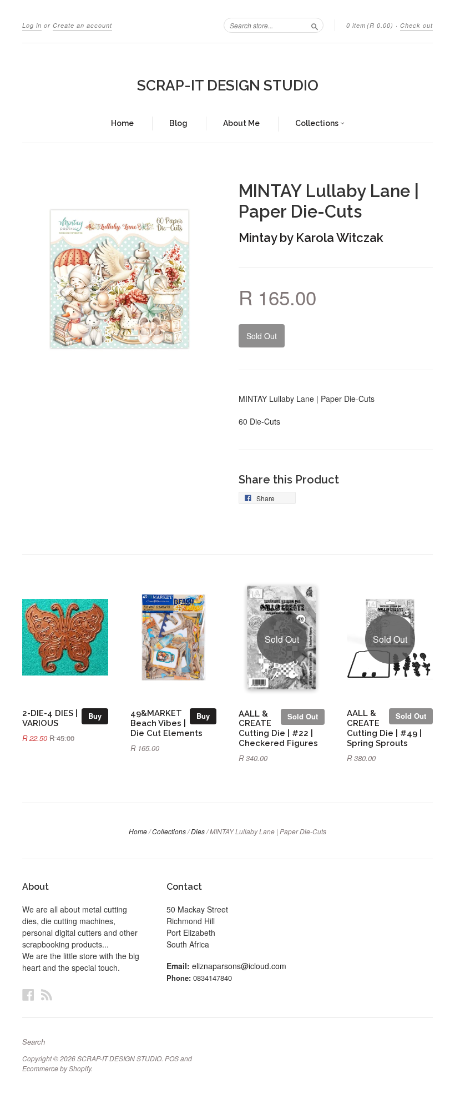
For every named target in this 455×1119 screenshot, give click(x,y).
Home (122, 123)
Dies (198, 831)
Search (33, 1042)
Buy (95, 715)
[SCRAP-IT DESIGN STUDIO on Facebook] (28, 994)
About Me (241, 123)
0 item (369, 25)
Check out (416, 25)
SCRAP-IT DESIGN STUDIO (227, 85)
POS (172, 1058)
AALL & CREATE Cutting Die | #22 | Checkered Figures (278, 728)
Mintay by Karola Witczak (311, 237)
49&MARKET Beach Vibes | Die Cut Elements (166, 723)
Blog (178, 123)
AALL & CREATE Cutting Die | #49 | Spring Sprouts (384, 727)
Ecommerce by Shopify (56, 1068)
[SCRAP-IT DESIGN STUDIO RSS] (47, 994)
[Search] (314, 25)
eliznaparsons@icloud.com (239, 965)
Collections (317, 123)
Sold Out (302, 716)
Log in (32, 25)
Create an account (82, 25)
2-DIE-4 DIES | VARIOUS (50, 718)
